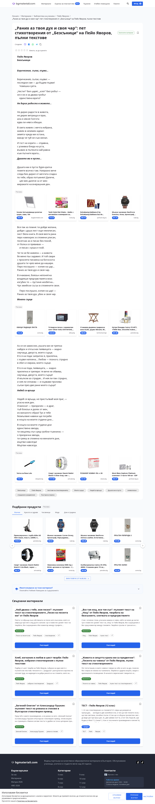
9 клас (82, 774)
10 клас (82, 778)
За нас (14, 774)
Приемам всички (134, 796)
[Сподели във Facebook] (29, 44)
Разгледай (44, 645)
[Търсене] (128, 3)
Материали (26, 16)
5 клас (60, 774)
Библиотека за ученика (44, 16)
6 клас (60, 778)
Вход (136, 4)
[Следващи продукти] (142, 545)
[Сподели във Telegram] (36, 44)
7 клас (60, 783)
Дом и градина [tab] (70, 512)
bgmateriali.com (25, 3)
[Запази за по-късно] (138, 33)
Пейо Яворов (63, 16)
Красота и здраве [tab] (31, 512)
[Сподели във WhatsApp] (32, 44)
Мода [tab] (57, 512)
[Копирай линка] (40, 44)
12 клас (82, 787)
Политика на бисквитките (27, 801)
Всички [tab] (17, 512)
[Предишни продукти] (12, 545)
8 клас (60, 787)
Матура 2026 (16, 782)
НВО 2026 (15, 785)
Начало (15, 16)
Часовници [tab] (46, 512)
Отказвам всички (117, 796)
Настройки (148, 796)
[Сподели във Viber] (25, 44)
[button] (21, 490)
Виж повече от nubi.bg (76, 578)
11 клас (82, 783)
